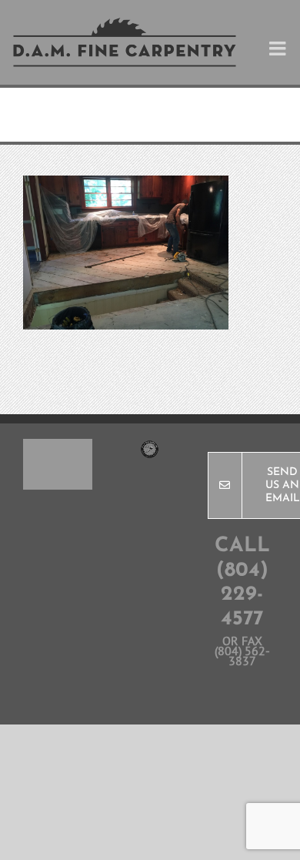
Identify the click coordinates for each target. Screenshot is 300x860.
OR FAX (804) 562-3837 (242, 650)
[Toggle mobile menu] (278, 48)
